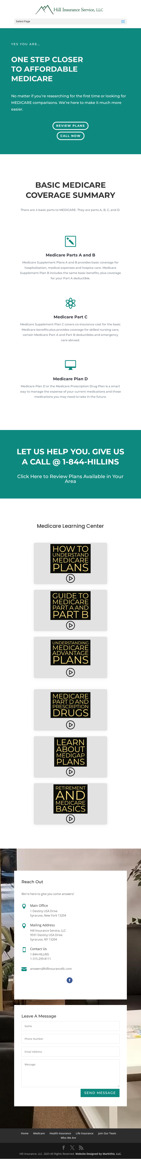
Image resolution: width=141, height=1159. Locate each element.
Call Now (70, 136)
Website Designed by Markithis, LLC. (98, 1153)
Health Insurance (60, 1133)
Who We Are (68, 1137)
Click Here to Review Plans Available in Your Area (70, 478)
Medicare (39, 1133)
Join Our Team (107, 1133)
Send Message (100, 1093)
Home (24, 1133)
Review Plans (70, 125)
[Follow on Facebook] (70, 980)
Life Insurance (84, 1133)
